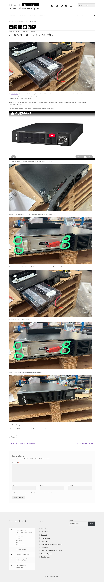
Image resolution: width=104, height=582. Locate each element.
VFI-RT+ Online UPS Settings (85, 443)
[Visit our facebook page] (52, 5)
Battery (13, 437)
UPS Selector (12, 15)
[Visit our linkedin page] (62, 5)
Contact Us (42, 15)
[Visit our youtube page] (71, 5)
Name (14, 485)
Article (16, 21)
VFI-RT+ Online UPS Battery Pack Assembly (23, 443)
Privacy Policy (45, 541)
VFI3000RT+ (14, 94)
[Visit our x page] (66, 5)
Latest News (44, 532)
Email (42, 485)
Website (70, 485)
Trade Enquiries (45, 557)
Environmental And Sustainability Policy (52, 544)
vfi (16, 437)
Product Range (23, 15)
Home (12, 21)
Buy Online (33, 15)
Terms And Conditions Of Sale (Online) (51, 550)
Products (26, 436)
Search (71, 520)
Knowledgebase (45, 538)
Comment (15, 463)
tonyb (23, 31)
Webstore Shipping (46, 554)
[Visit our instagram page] (57, 5)
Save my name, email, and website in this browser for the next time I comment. (36, 493)
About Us (43, 528)
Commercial (44, 547)
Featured (21, 436)
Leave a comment (30, 31)
